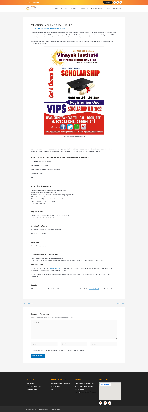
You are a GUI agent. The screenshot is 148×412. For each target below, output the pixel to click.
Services (73, 8)
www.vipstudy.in (94, 289)
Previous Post (28, 303)
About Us (64, 8)
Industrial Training (97, 8)
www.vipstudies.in (55, 268)
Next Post (121, 303)
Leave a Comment (37, 28)
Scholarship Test (49, 28)
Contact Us (117, 8)
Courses (83, 8)
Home (56, 8)
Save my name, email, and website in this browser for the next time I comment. (58, 350)
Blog (108, 8)
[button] (65, 8)
